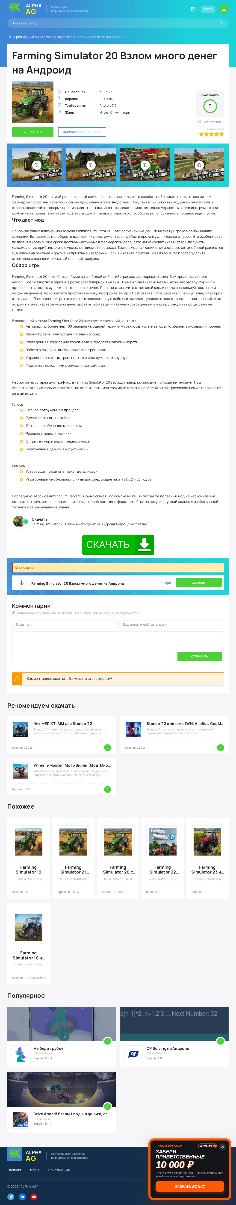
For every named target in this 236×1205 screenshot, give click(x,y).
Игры (35, 37)
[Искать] (222, 23)
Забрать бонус (190, 1186)
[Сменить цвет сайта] (193, 9)
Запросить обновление (82, 132)
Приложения (59, 1169)
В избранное (212, 122)
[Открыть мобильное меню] (224, 9)
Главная (14, 1169)
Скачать (35, 132)
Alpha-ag (20, 37)
